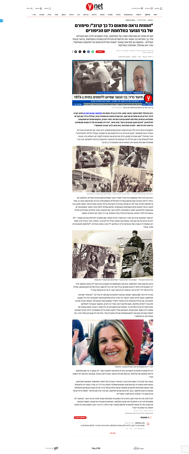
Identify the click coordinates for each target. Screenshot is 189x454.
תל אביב (135, 8)
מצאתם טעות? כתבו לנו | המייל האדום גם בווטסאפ (139, 413)
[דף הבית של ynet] (94, 10)
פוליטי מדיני (141, 20)
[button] (132, 8)
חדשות (150, 20)
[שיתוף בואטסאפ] (92, 51)
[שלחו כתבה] (80, 51)
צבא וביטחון (130, 20)
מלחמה (134, 56)
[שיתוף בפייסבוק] (88, 51)
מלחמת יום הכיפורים (124, 56)
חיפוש (46, 8)
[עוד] (72, 51)
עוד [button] (34, 15)
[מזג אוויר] (142, 9)
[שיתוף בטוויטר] (84, 51)
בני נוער (145, 56)
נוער (139, 56)
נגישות (37, 8)
